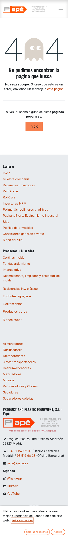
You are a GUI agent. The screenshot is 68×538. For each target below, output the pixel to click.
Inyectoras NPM (14, 203)
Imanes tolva (12, 270)
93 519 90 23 (26, 455)
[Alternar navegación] (60, 9)
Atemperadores (14, 356)
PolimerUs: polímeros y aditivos (25, 209)
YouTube (13, 493)
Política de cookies (22, 520)
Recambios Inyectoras (19, 185)
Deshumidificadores (17, 368)
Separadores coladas (18, 398)
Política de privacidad (18, 228)
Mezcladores (12, 374)
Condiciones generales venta (23, 234)
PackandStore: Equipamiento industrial (30, 215)
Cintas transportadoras (19, 362)
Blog (6, 222)
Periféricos (10, 191)
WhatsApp (14, 478)
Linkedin (13, 486)
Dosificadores (12, 350)
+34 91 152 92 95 (19, 451)
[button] (34, 505)
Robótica (9, 197)
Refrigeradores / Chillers (20, 386)
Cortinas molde (13, 257)
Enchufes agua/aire (17, 296)
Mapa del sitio (12, 240)
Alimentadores (13, 344)
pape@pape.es (17, 463)
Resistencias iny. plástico (20, 289)
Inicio (34, 126)
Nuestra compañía (16, 179)
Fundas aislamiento (16, 263)
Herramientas (12, 304)
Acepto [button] (58, 531)
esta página (55, 89)
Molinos (8, 380)
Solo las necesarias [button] (37, 531)
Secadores (10, 392)
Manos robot (12, 320)
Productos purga (15, 311)
